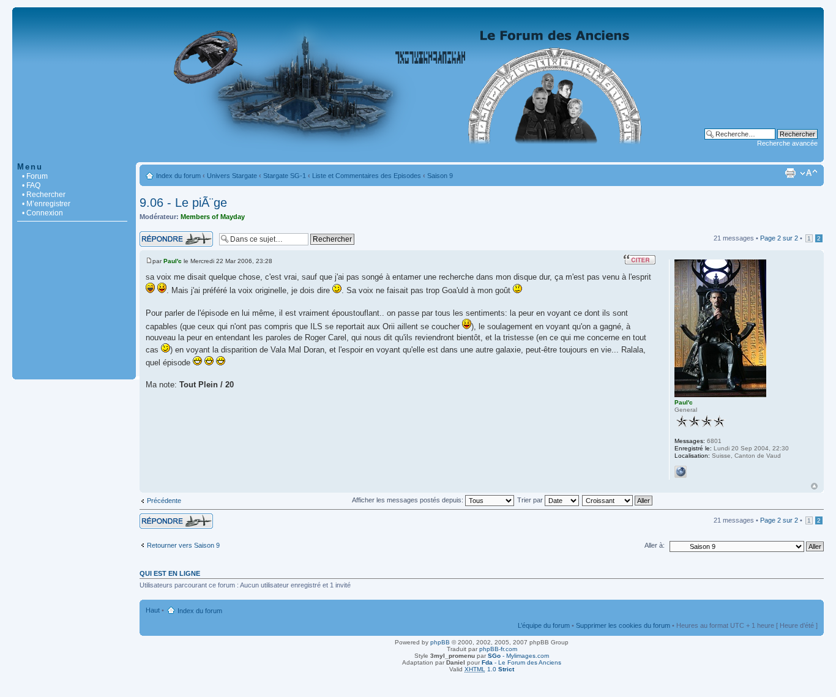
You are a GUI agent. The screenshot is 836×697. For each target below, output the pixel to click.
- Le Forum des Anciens (521, 662)
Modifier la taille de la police (809, 173)
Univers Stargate (232, 175)
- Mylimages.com (518, 655)
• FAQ (31, 185)
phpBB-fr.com (498, 649)
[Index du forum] (418, 155)
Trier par (531, 500)
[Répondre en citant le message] (639, 259)
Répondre (154, 235)
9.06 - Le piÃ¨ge (183, 202)
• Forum (35, 176)
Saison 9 (440, 175)
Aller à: (654, 545)
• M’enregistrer (46, 203)
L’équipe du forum (544, 625)
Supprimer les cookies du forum (623, 625)
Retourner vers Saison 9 (183, 545)
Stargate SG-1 (284, 175)
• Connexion (42, 213)
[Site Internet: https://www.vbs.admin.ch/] (680, 472)
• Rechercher (43, 194)
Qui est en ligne (170, 573)
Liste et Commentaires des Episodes (366, 175)
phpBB (440, 642)
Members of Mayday (213, 216)
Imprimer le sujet (790, 173)
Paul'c (172, 261)
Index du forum (178, 175)
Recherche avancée (787, 143)
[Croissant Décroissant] (618, 500)
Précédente (164, 500)
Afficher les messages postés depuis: (408, 500)
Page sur (779, 238)
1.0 (489, 669)
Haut (814, 486)
